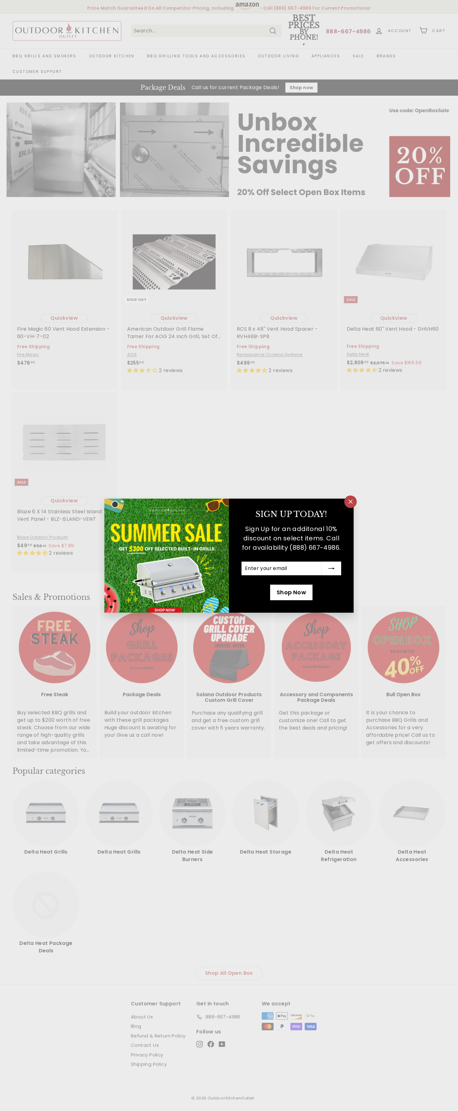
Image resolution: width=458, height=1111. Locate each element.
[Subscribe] (331, 568)
